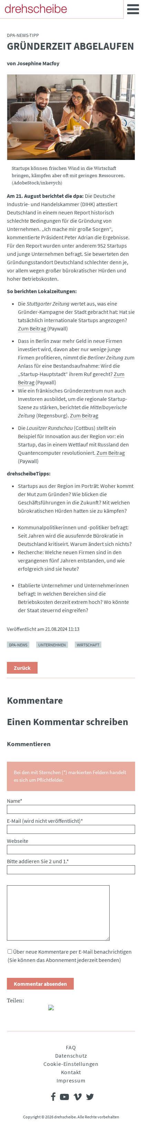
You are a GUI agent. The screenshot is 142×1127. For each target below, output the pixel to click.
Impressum (71, 1080)
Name (14, 800)
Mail (39, 1010)
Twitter (26, 1010)
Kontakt (71, 1072)
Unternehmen (52, 644)
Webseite (17, 840)
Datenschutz (71, 1055)
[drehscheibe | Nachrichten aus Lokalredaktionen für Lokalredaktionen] (36, 8)
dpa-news (18, 644)
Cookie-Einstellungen (71, 1063)
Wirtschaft (88, 644)
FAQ (71, 1047)
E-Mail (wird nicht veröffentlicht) (45, 820)
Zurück (22, 667)
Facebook (12, 1010)
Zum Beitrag (32, 328)
